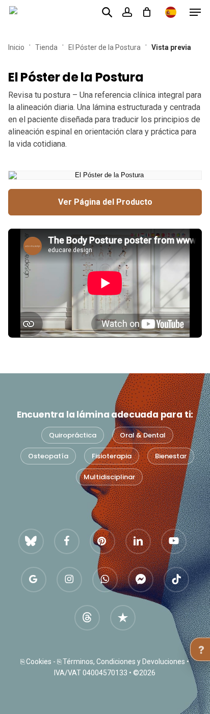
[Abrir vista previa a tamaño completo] (105, 175)
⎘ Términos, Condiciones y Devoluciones (121, 661)
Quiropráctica (72, 435)
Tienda (46, 47)
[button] (195, 12)
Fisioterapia (112, 456)
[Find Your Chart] (107, 11)
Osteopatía (48, 456)
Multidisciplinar (109, 477)
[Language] (170, 12)
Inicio (16, 47)
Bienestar (171, 456)
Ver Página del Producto (105, 202)
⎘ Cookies (35, 661)
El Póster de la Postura (104, 47)
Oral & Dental (143, 435)
